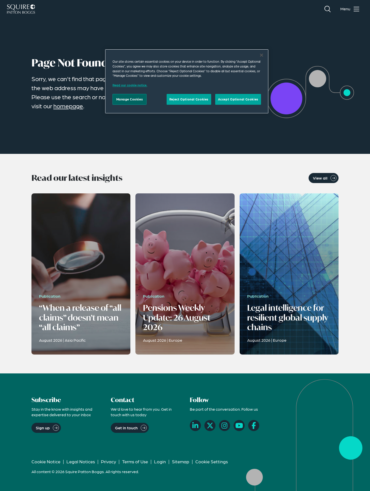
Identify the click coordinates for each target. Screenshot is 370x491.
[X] (209, 425)
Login (160, 461)
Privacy (108, 461)
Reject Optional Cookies (188, 99)
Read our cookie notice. (130, 85)
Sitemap (180, 461)
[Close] (261, 55)
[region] (187, 81)
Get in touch (126, 427)
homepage (68, 106)
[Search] (327, 9)
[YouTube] (239, 425)
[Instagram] (224, 425)
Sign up (43, 427)
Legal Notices (80, 461)
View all (320, 178)
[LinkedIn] (195, 425)
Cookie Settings (211, 461)
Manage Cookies (129, 99)
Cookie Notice (45, 461)
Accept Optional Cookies (238, 99)
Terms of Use (135, 461)
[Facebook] (253, 425)
